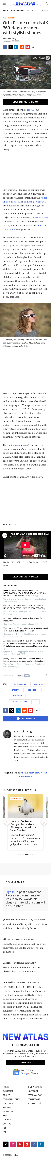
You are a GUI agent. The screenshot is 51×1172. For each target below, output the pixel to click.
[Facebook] (5, 47)
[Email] (33, 47)
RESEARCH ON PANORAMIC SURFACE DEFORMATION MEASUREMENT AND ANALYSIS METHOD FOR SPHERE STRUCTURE (24, 593)
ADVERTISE (8, 1111)
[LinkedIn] (16, 47)
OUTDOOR (32, 10)
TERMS (6, 1115)
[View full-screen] (48, 58)
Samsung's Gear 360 (35, 201)
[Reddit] (22, 47)
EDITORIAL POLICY (11, 1099)
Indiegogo (13, 445)
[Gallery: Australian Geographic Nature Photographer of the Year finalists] (25, 806)
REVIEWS (7, 1107)
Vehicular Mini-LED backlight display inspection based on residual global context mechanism (25, 629)
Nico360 (29, 109)
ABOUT (6, 1095)
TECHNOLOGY (35, 1095)
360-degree (33, 690)
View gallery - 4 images (25, 102)
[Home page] (25, 4)
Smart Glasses (19, 701)
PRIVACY (7, 1119)
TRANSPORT (34, 1099)
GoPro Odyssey (39, 217)
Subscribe (25, 1062)
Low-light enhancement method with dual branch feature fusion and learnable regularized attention (23, 659)
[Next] (44, 822)
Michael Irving (23, 731)
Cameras (16, 690)
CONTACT (8, 1123)
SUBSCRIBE (8, 1091)
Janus (40, 225)
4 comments (28, 718)
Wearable (38, 684)
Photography (9, 18)
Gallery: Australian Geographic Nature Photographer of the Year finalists (23, 825)
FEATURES (8, 1103)
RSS (4, 1127)
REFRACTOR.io (35, 1103)
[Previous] (7, 822)
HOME (6, 1087)
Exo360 (11, 229)
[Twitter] (10, 47)
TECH (5, 10)
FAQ (5, 1132)
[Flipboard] (28, 47)
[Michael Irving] (7, 734)
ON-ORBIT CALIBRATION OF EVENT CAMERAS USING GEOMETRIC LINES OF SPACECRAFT (24, 607)
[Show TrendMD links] (46, 675)
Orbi (14, 524)
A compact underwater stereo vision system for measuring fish (22, 619)
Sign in (10, 892)
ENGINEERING (17, 10)
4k (35, 701)
